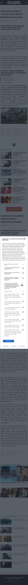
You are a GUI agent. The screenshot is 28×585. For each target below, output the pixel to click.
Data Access (14, 346)
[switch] (22, 268)
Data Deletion (6, 346)
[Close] (25, 239)
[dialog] (14, 292)
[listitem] (14, 265)
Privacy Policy (22, 346)
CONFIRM (8, 341)
